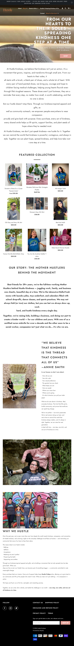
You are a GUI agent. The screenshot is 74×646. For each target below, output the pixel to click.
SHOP (66, 56)
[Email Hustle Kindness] (17, 608)
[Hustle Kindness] (8, 10)
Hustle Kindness (41, 628)
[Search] (65, 8)
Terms (50, 613)
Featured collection (37, 155)
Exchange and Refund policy (45, 608)
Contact (42, 13)
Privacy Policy (39, 613)
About (19, 8)
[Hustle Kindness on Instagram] (11, 608)
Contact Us (38, 603)
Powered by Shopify (38, 630)
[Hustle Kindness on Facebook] (5, 608)
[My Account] (62, 8)
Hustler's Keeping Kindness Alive (49, 8)
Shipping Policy (52, 603)
